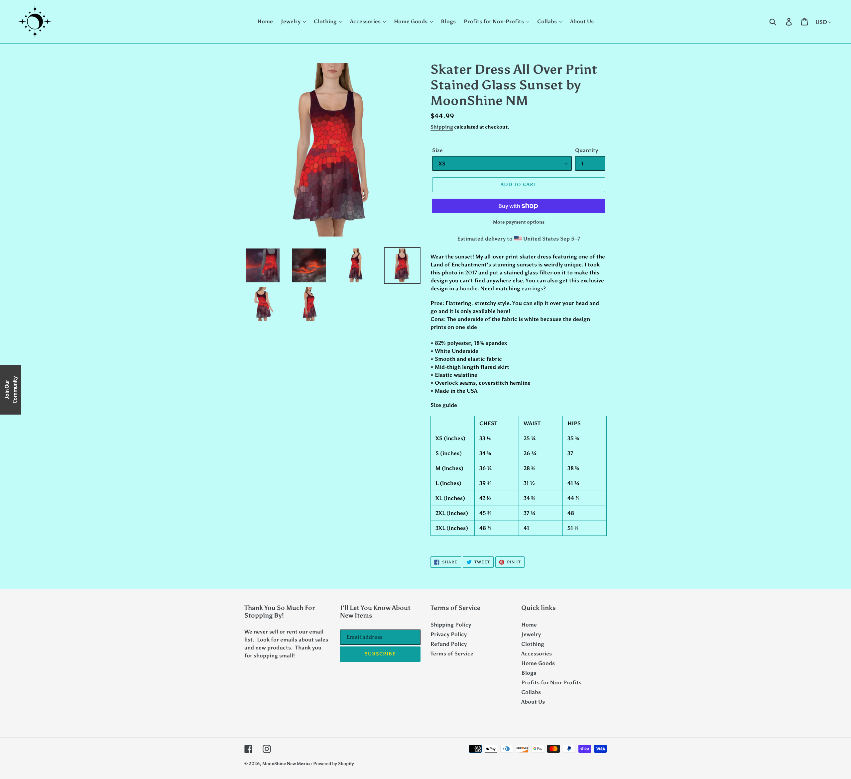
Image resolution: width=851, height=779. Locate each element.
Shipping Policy (450, 625)
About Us (533, 702)
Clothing (532, 644)
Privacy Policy (448, 634)
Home (529, 625)
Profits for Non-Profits (551, 682)
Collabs (531, 692)
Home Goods (538, 663)
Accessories (536, 653)
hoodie (468, 288)
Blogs (528, 673)
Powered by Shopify (333, 763)
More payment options (519, 222)
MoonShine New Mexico (287, 763)
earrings (532, 288)
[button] (10, 390)
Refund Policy (448, 644)
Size (437, 150)
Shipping (441, 127)
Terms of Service (451, 653)
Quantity (586, 150)
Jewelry (531, 634)
